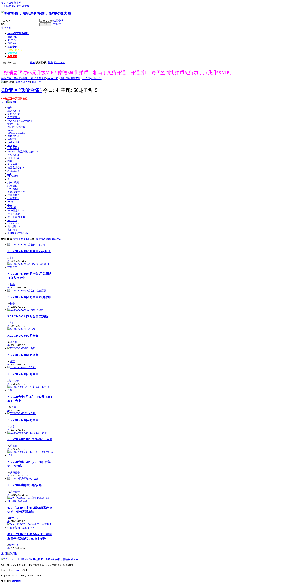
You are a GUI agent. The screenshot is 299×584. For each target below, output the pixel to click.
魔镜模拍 (12, 36)
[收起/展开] (7, 81)
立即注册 (58, 24)
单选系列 (13, 111)
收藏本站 (16, 2)
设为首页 (6, 2)
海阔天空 (13, 135)
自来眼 (11, 207)
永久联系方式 (14, 50)
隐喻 (10, 161)
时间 (26, 239)
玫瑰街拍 (12, 185)
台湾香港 (13, 214)
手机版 (21, 559)
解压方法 (12, 53)
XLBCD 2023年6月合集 (22, 355)
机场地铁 (13, 148)
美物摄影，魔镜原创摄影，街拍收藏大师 (23, 78)
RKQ (10, 201)
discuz (62, 62)
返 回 (4, 102)
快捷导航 (6, 27)
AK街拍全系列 (16, 126)
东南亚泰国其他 (16, 217)
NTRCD (13, 170)
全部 (9, 107)
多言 (12, 361)
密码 (3, 24)
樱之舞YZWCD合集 (19, 120)
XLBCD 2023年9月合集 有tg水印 (29, 251)
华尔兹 (12, 139)
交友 (56, 62)
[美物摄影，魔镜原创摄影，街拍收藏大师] (36, 13)
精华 (48, 239)
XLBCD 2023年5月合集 (22, 374)
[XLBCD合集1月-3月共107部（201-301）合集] (30, 390)
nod (9, 204)
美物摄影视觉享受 (70, 78)
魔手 (9, 179)
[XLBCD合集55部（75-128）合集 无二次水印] (30, 455)
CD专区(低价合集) (92, 78)
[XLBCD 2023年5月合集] (21, 367)
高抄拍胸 (12, 229)
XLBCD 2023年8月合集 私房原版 (29, 297)
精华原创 (12, 43)
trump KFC (14, 124)
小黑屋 (29, 559)
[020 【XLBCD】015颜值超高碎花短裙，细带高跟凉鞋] (30, 501)
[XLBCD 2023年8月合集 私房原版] (26, 290)
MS (9, 173)
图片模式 (56, 239)
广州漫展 (13, 195)
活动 (50, 62)
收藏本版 (22, 81)
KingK (12, 145)
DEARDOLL (15, 223)
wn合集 (12, 220)
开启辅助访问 (8, 6)
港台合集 (12, 46)
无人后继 (13, 164)
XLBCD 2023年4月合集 (22, 420)
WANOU (12, 189)
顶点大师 (13, 142)
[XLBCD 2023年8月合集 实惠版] (25, 309)
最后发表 (41, 239)
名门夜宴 (13, 117)
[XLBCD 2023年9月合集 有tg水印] (26, 244)
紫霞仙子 (15, 342)
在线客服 (12, 56)
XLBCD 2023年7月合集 (22, 335)
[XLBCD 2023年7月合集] (21, 329)
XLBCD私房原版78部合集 (24, 485)
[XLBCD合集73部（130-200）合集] (27, 432)
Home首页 (18, 33)
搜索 (32, 62)
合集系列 (13, 114)
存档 (38, 81)
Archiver (12, 559)
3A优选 (11, 40)
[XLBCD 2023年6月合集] (21, 348)
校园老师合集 (15, 167)
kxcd (10, 130)
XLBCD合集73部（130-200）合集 (29, 439)
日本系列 (13, 226)
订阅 (33, 81)
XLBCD (13, 158)
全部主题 (18, 239)
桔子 (11, 257)
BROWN (12, 176)
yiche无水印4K (16, 210)
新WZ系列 (13, 182)
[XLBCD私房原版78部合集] (23, 478)
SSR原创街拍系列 (17, 233)
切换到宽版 (23, 6)
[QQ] (4, 559)
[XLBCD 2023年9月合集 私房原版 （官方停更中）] (30, 267)
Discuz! (17, 570)
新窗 (3, 239)
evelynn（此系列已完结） (22, 151)
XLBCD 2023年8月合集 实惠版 (27, 316)
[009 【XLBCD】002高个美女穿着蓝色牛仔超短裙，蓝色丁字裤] (30, 527)
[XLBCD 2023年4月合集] (21, 413)
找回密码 (58, 20)
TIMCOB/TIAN (16, 132)
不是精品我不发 (16, 192)
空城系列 (13, 155)
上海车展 (13, 198)
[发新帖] (12, 102)
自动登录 (48, 20)
